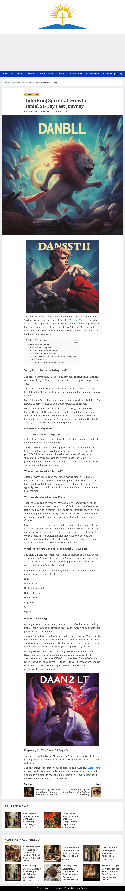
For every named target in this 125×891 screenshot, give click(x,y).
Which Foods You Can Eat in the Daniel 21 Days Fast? (55, 356)
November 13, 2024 (32, 828)
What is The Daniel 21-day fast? (45, 350)
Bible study (93, 767)
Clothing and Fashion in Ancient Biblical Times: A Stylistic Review (32, 855)
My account (76, 74)
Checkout (61, 74)
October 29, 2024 (50, 112)
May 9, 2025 (69, 860)
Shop (42, 74)
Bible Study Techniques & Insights (75, 866)
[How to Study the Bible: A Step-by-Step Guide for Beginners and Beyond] (91, 872)
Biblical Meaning (31, 94)
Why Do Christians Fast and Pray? (46, 353)
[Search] (121, 73)
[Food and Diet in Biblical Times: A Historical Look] (52, 853)
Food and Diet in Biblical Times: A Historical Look (71, 853)
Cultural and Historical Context (35, 847)
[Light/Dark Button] (115, 74)
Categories (16, 74)
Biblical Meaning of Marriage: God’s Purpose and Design (32, 820)
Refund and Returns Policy (99, 74)
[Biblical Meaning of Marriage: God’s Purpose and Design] (13, 820)
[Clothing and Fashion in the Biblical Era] (91, 853)
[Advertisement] (62, 53)
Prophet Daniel (78, 320)
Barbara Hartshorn (32, 112)
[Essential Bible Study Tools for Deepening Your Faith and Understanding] (52, 872)
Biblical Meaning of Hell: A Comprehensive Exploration (71, 820)
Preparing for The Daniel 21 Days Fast (48, 362)
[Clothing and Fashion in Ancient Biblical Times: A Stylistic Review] (13, 853)
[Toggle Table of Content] (75, 341)
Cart (50, 74)
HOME (5, 74)
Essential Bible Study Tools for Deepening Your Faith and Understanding (70, 874)
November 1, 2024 (71, 828)
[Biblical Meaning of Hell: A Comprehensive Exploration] (52, 820)
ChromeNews (70, 888)
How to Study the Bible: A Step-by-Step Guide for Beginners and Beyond (110, 874)
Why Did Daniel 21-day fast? (40, 344)
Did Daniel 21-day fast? (42, 347)
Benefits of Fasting (40, 359)
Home (7, 82)
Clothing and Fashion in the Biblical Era (109, 853)
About (31, 74)
